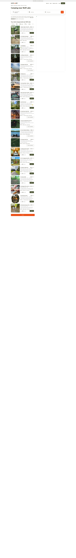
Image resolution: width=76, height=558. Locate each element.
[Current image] (14, 33)
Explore (12, 5)
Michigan (19, 5)
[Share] (14, 27)
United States (15, 5)
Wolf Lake (22, 5)
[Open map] (50, 44)
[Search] (62, 12)
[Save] (12, 27)
